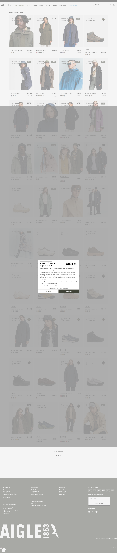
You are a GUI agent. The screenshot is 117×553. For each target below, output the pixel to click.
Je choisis (48, 291)
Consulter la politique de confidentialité (49, 286)
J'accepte (69, 291)
